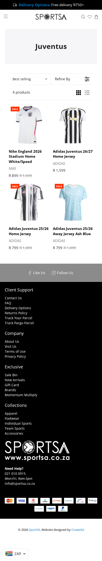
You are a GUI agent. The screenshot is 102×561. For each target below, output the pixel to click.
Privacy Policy (15, 356)
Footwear (12, 418)
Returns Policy (16, 313)
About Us (12, 341)
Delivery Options (18, 308)
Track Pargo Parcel (19, 323)
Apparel (11, 413)
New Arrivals (15, 380)
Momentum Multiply (21, 395)
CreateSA (77, 530)
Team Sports (15, 428)
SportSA (34, 530)
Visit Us (10, 346)
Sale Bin (11, 375)
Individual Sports (18, 423)
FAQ (8, 303)
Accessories (14, 433)
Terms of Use (15, 351)
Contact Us (13, 298)
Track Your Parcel (18, 318)
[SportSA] (51, 17)
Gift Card (12, 385)
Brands (10, 390)
